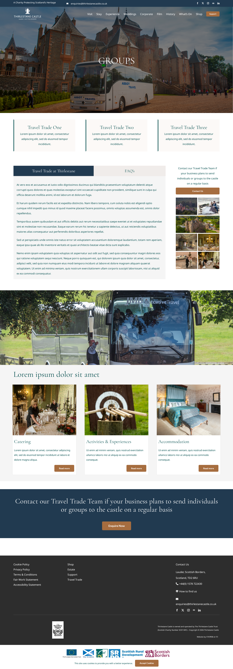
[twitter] (203, 3)
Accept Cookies (147, 663)
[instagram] (208, 3)
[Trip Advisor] (213, 3)
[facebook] (198, 3)
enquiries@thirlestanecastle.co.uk (89, 3)
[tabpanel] (89, 230)
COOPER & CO (212, 637)
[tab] (53, 171)
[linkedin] (218, 3)
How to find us (188, 591)
